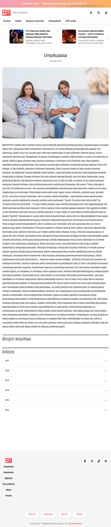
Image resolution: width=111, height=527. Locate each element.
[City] (8, 460)
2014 (7, 390)
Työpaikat (8, 478)
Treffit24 (79, 514)
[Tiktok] (106, 12)
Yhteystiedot (8, 467)
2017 (7, 361)
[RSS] (106, 461)
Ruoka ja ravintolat (35, 21)
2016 (7, 371)
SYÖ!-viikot (71, 21)
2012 (7, 410)
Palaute (8, 496)
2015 (7, 380)
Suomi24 (64, 514)
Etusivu (7, 21)
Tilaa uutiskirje (8, 484)
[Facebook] (91, 12)
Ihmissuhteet (55, 21)
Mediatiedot (9, 472)
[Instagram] (98, 12)
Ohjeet (8, 490)
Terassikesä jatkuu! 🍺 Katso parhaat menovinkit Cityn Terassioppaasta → (55, 4)
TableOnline (48, 514)
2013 (7, 400)
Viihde (18, 21)
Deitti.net (32, 514)
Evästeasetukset (75, 524)
